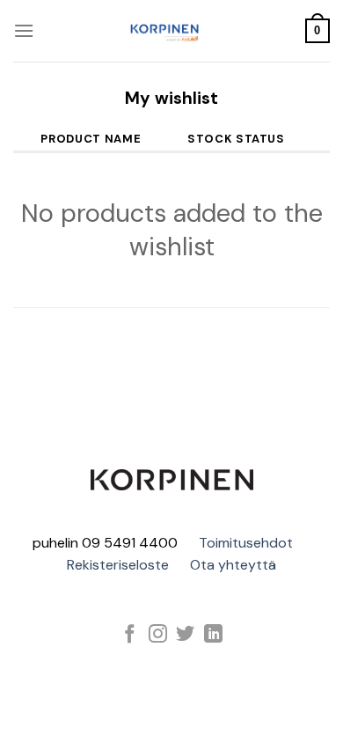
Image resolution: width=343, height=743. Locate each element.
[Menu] (23, 30)
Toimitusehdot (246, 542)
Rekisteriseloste (118, 564)
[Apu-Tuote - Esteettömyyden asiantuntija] (164, 31)
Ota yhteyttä (233, 564)
